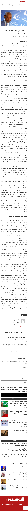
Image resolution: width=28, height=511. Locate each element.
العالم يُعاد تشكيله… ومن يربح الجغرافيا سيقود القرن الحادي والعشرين (14, 444)
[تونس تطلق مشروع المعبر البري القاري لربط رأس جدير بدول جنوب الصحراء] (4, 423)
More (22, 347)
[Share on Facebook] (26, 315)
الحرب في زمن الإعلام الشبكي (19, 430)
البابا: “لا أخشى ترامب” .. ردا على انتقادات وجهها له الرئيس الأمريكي (18, 413)
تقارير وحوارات (19, 4)
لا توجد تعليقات (9, 36)
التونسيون (16, 36)
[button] (4, 1)
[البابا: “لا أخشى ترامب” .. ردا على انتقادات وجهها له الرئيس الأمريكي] (4, 413)
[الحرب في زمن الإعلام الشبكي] (4, 433)
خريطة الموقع (6, 510)
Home (25, 4)
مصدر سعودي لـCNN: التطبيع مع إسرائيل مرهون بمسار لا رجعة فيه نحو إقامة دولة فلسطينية (18, 403)
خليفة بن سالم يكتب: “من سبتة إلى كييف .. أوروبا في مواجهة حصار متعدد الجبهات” (15, 450)
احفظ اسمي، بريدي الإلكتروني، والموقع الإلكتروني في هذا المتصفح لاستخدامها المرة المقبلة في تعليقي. (14, 389)
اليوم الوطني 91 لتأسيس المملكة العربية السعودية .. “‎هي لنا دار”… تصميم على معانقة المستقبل (17, 474)
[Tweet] (24, 315)
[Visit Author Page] (23, 323)
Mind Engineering (6, 504)
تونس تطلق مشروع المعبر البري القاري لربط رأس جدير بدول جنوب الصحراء (18, 422)
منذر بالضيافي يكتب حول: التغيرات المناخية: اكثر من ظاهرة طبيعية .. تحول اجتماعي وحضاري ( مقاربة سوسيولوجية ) (14, 456)
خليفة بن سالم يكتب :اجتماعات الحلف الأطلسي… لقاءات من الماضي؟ (16, 338)
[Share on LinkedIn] (22, 315)
